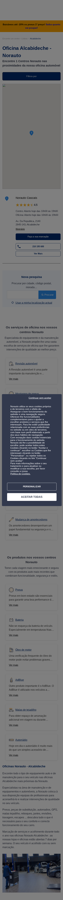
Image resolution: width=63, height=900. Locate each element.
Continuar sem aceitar (40, 398)
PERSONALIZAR (32, 486)
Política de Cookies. (20, 473)
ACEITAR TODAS (31, 497)
